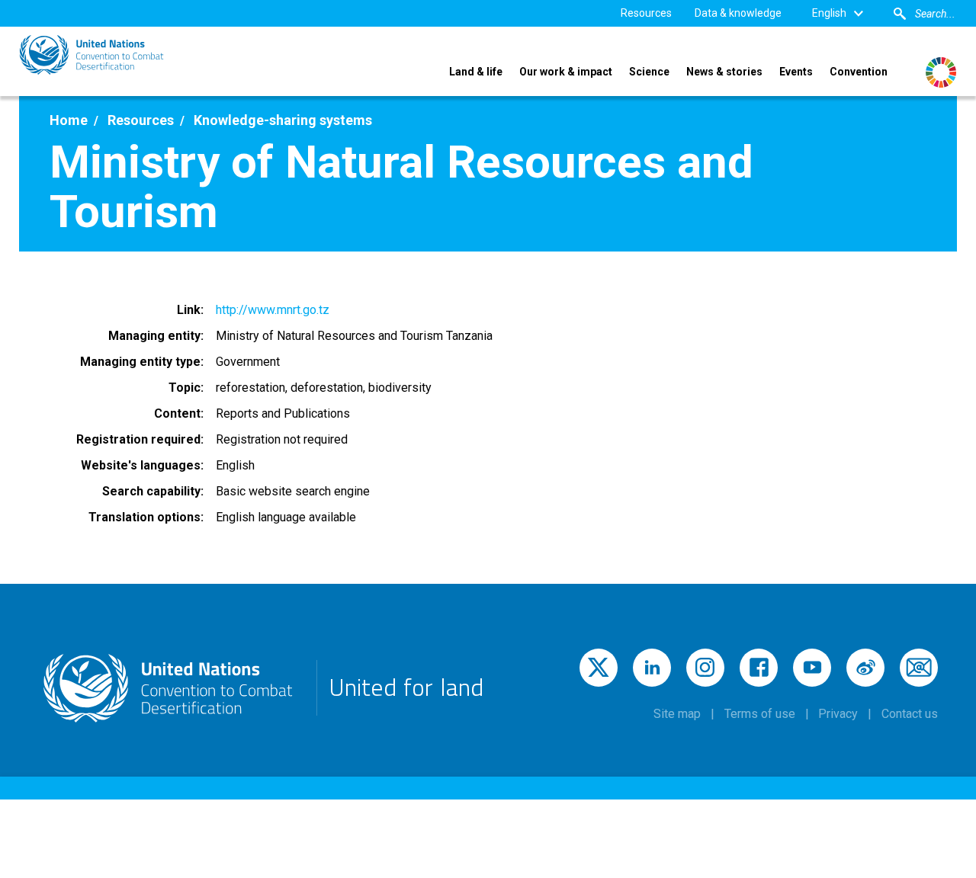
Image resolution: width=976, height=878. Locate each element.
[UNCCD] (91, 54)
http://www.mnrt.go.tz (272, 310)
